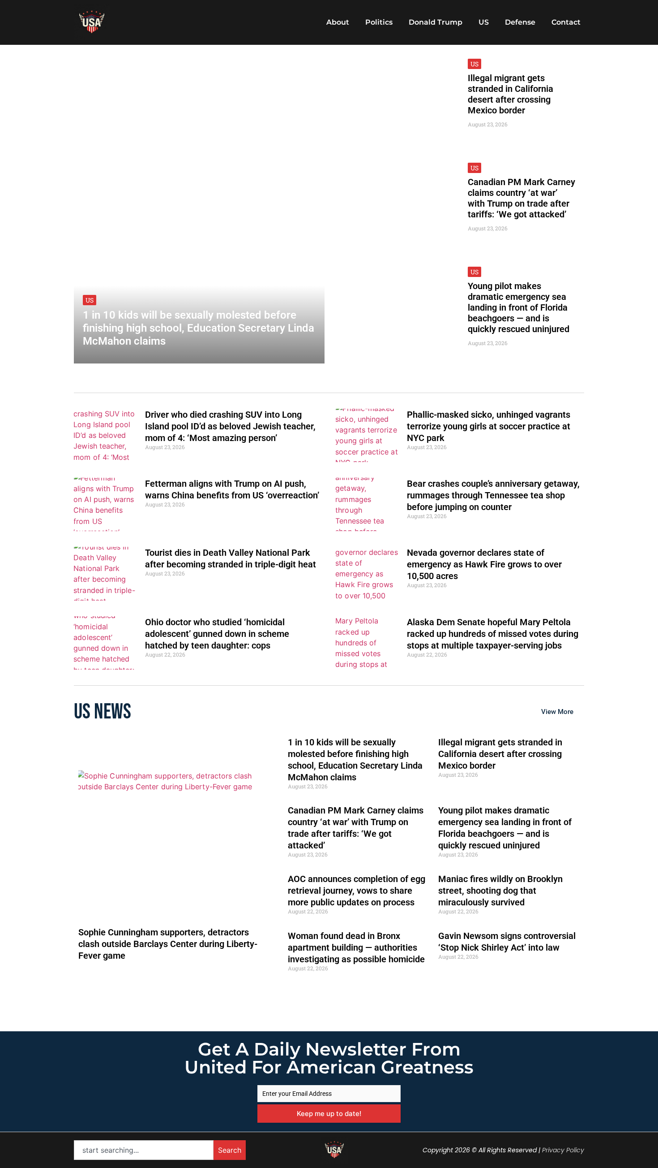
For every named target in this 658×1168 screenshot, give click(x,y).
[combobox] (144, 1150)
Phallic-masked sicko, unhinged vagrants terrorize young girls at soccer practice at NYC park (488, 426)
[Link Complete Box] (199, 206)
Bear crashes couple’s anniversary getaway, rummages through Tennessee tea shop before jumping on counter (493, 495)
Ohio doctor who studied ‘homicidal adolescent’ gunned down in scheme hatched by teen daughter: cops (217, 634)
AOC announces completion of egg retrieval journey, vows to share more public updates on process (356, 891)
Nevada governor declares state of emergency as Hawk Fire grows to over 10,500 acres (484, 564)
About (337, 22)
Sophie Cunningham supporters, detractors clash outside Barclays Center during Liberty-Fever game (167, 944)
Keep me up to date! (329, 1113)
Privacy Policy (563, 1150)
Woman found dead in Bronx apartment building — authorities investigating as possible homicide (356, 947)
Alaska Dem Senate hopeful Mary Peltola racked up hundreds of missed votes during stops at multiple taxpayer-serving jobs (492, 634)
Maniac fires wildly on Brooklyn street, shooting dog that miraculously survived (500, 891)
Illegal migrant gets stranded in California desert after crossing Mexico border (500, 754)
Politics (379, 22)
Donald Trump (435, 22)
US (484, 22)
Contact (566, 22)
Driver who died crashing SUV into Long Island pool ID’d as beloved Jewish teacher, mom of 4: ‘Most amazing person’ (230, 426)
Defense (520, 22)
